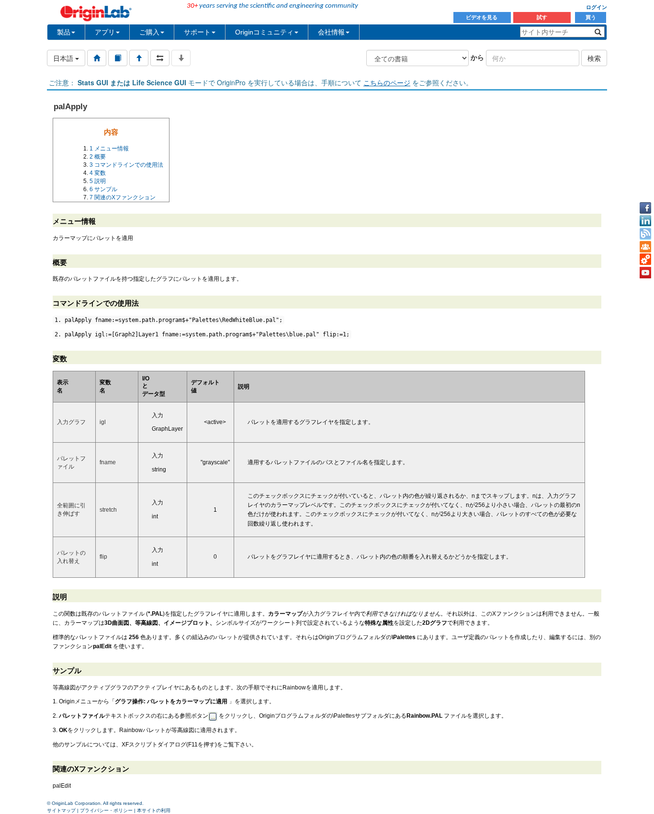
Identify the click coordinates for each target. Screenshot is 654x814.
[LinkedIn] (645, 221)
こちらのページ (386, 82)
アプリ (105, 32)
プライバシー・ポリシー (106, 810)
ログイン (596, 7)
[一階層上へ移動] (138, 58)
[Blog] (645, 234)
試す (542, 17)
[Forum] (645, 247)
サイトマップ (61, 810)
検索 (594, 58)
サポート (197, 32)
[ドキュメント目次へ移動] (96, 58)
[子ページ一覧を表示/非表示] (181, 58)
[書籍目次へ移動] (117, 58)
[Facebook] (645, 208)
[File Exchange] (645, 259)
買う (591, 17)
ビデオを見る (482, 17)
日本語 (64, 58)
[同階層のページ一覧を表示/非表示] (159, 58)
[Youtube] (645, 272)
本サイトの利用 (153, 810)
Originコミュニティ (264, 32)
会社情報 (331, 32)
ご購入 (149, 32)
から (477, 57)
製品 (63, 32)
